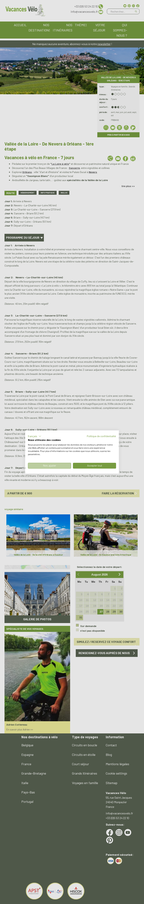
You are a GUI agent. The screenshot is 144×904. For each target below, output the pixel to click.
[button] (34, 436)
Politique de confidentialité (101, 436)
